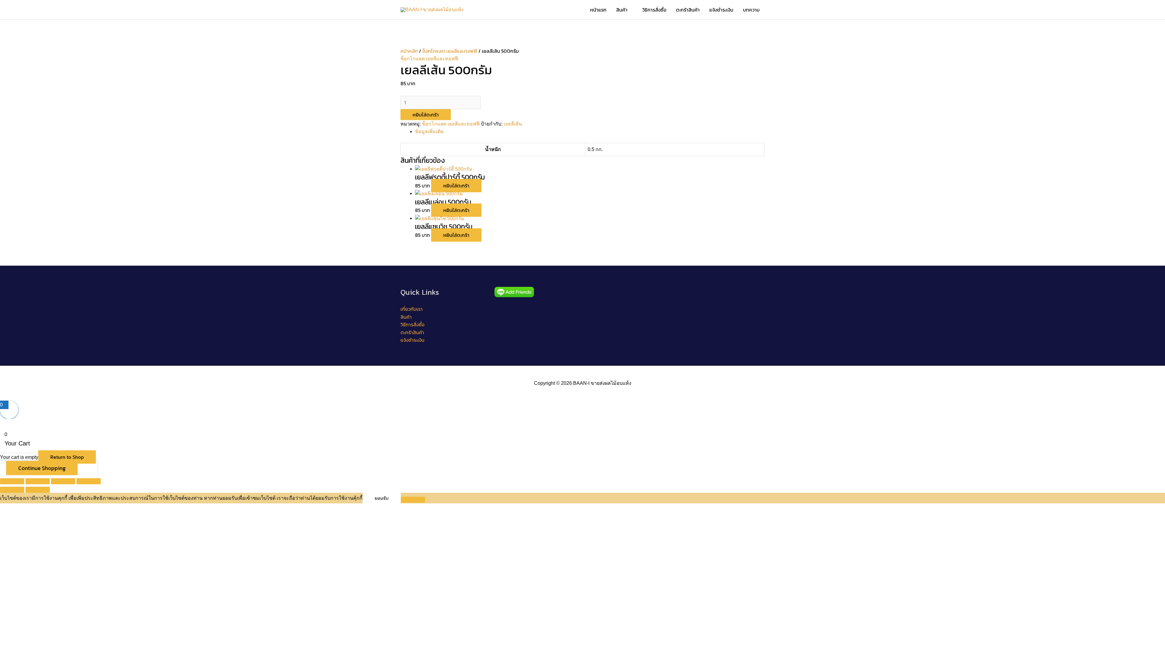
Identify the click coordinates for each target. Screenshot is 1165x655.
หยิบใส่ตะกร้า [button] (456, 185)
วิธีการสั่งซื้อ (412, 324)
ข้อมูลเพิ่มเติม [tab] (429, 131)
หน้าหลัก (409, 51)
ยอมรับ (382, 498)
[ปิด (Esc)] (88, 481)
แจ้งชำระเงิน (721, 9)
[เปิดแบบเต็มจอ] (37, 481)
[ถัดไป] (37, 490)
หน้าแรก (598, 9)
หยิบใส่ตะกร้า (426, 114)
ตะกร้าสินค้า (688, 9)
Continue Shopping (42, 468)
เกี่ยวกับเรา (411, 309)
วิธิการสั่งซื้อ (654, 9)
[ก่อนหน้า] (12, 490)
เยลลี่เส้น (513, 123)
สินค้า (621, 9)
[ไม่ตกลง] (413, 500)
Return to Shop (67, 457)
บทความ (751, 9)
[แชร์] (63, 481)
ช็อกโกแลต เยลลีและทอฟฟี (449, 51)
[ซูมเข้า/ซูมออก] (12, 481)
